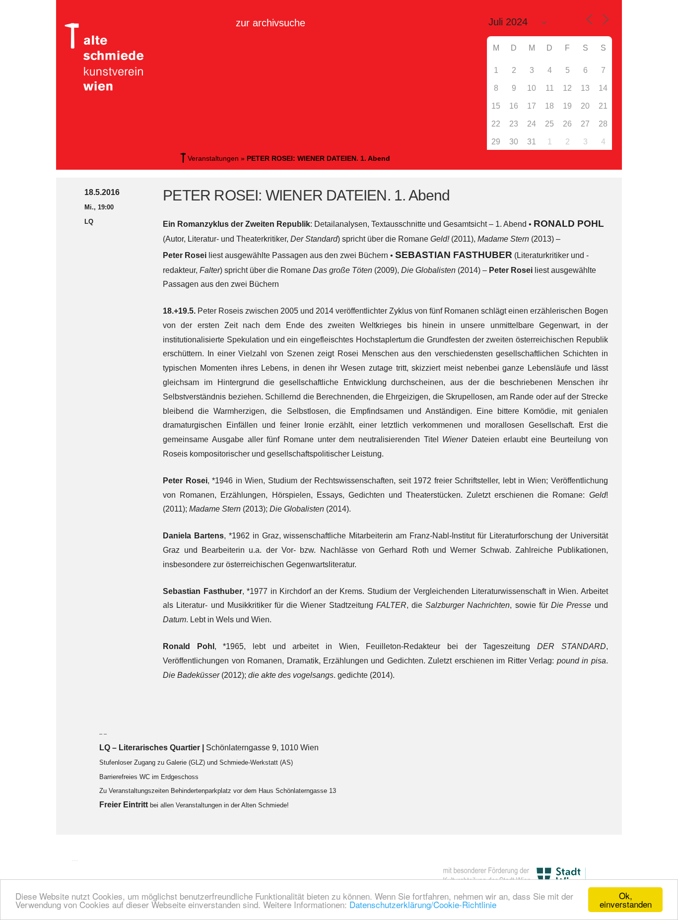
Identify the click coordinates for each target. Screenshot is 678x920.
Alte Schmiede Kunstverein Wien (108, 57)
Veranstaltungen (213, 158)
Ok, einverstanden (626, 899)
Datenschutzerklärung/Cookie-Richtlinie (422, 904)
